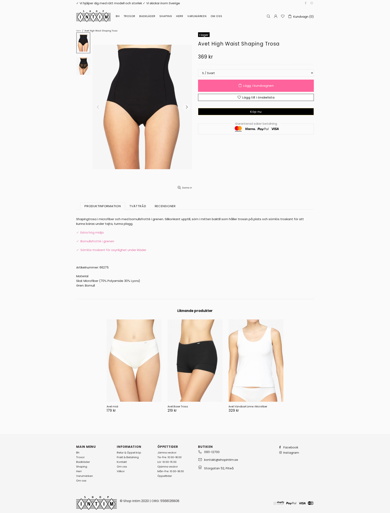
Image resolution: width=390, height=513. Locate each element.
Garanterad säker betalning (256, 123)
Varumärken (84, 476)
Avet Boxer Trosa (178, 406)
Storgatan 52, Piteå (219, 468)
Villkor (121, 471)
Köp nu (256, 111)
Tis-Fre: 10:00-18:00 (169, 457)
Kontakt (122, 462)
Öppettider (164, 476)
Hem (78, 30)
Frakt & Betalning (128, 457)
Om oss (81, 481)
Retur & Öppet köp (129, 453)
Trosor (80, 457)
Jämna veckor (167, 453)
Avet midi (112, 406)
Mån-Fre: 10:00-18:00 (170, 471)
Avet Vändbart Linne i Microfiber (248, 406)
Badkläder (83, 462)
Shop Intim (93, 16)
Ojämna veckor (167, 467)
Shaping (81, 467)
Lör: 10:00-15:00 (167, 462)
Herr (79, 471)
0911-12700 (212, 452)
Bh (77, 453)
